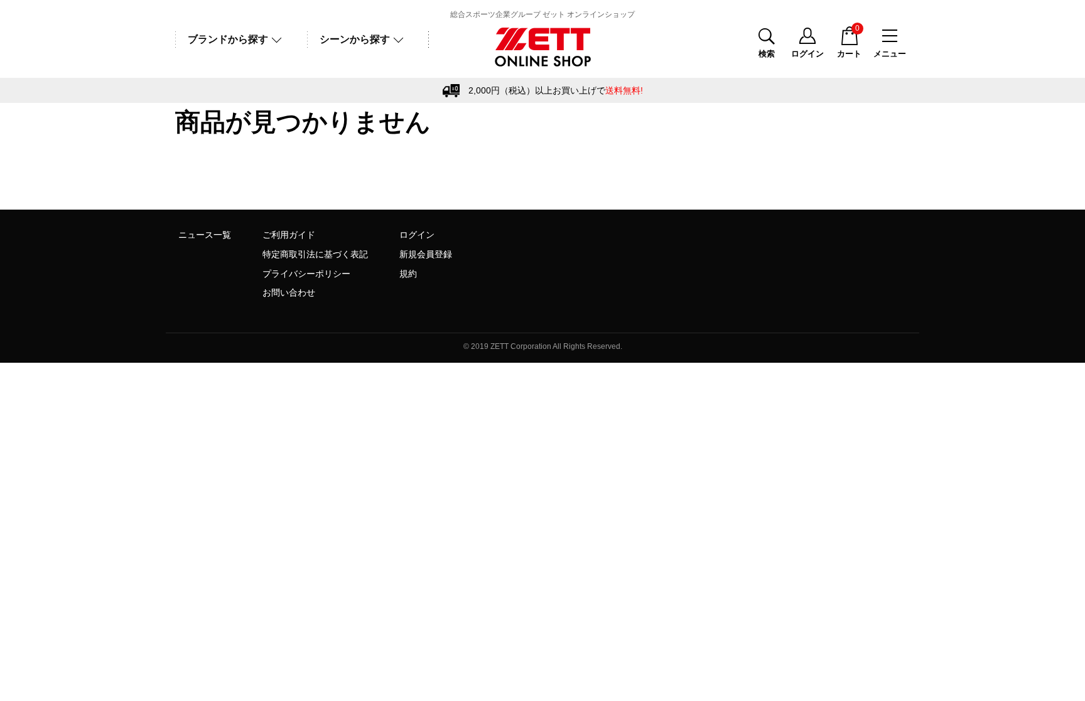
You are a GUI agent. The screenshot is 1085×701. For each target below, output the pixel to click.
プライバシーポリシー (306, 274)
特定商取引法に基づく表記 (315, 254)
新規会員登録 (425, 254)
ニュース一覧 (204, 235)
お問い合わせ (288, 292)
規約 (408, 274)
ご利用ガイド (288, 235)
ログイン (417, 235)
